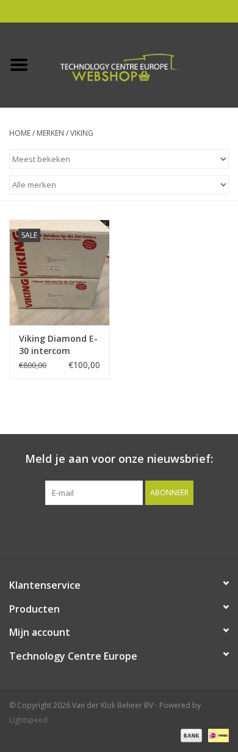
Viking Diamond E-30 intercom (58, 344)
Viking (81, 133)
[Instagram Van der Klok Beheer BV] (185, 530)
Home (20, 133)
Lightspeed (28, 720)
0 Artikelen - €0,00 (197, 11)
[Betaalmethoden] (190, 735)
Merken (50, 133)
